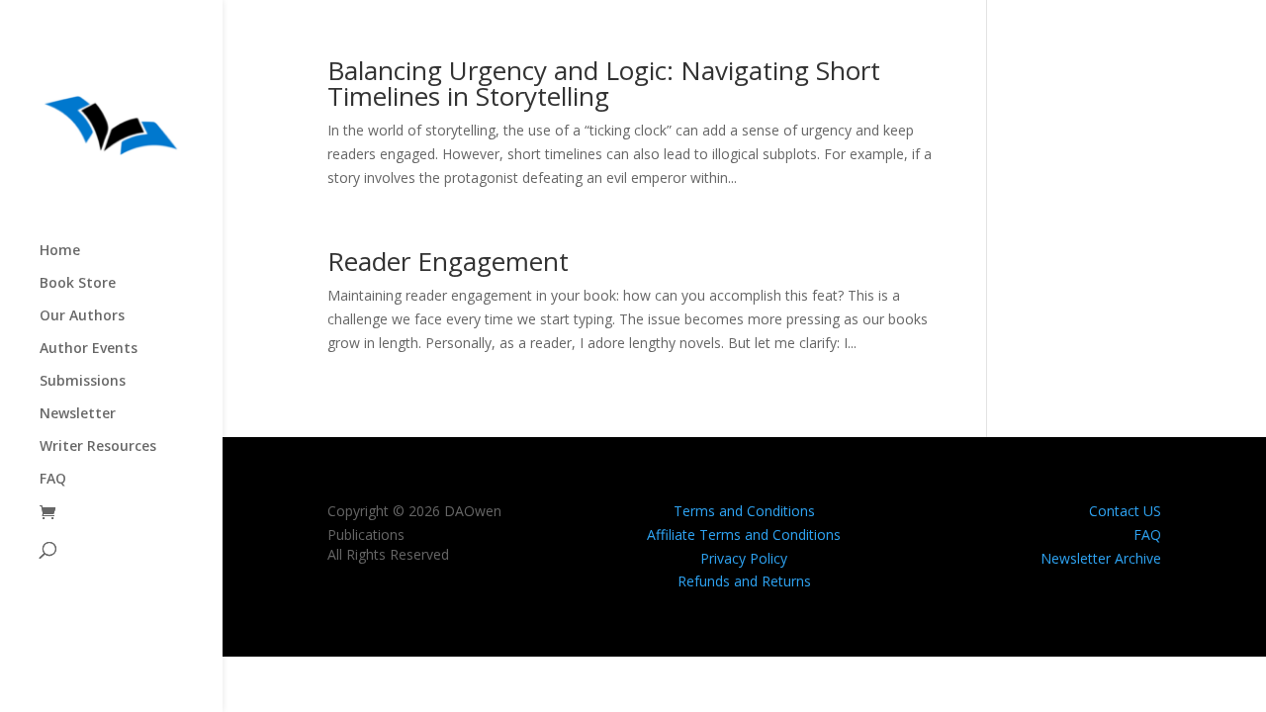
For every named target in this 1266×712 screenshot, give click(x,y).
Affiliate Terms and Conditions (744, 534)
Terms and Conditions (744, 510)
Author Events (88, 349)
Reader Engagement (448, 261)
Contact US (1125, 510)
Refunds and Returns (744, 581)
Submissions (83, 382)
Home (60, 251)
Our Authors (82, 316)
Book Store (78, 284)
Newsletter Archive (1100, 558)
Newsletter (78, 414)
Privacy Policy (743, 558)
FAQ (53, 480)
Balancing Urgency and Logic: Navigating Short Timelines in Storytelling (603, 83)
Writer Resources (98, 447)
